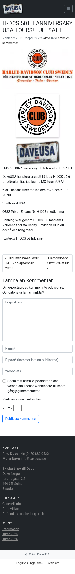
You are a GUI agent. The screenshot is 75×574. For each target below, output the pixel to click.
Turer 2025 (10, 534)
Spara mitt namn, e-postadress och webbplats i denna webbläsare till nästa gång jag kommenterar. (36, 386)
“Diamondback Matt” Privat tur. (58, 260)
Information (10, 529)
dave (47, 38)
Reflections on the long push (23, 514)
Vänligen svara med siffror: (22, 399)
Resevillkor (10, 509)
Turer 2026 (10, 539)
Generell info (11, 504)
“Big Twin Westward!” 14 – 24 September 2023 (22, 263)
